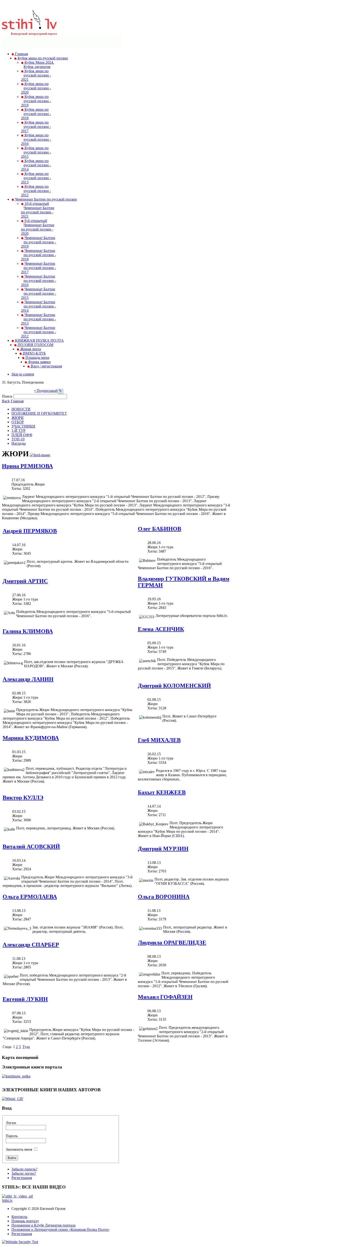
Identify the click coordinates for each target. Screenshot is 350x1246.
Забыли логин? (23, 1173)
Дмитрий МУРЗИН (163, 849)
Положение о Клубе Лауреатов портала (43, 1225)
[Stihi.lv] (29, 28)
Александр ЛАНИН (28, 679)
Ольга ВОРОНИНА (164, 897)
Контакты (19, 1217)
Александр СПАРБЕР (31, 945)
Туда (26, 1047)
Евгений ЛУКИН (25, 999)
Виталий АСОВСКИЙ (31, 846)
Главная (17, 401)
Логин (11, 1123)
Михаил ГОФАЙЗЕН (165, 997)
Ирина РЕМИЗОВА (27, 466)
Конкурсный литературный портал (34, 33)
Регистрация (21, 1178)
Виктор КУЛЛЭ (23, 797)
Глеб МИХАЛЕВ (159, 740)
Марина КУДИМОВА (31, 738)
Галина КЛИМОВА (28, 631)
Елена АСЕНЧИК (161, 629)
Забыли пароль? (24, 1169)
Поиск (7, 396)
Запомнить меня (19, 1149)
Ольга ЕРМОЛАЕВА (30, 897)
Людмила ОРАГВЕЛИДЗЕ (172, 942)
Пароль (12, 1136)
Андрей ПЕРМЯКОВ (30, 531)
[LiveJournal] (61, 393)
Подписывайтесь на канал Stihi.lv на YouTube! (57, 391)
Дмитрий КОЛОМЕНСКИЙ (174, 686)
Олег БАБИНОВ (159, 529)
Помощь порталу (25, 1221)
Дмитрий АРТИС (25, 581)
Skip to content (22, 374)
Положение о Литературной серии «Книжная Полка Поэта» (60, 1229)
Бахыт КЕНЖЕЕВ (162, 792)
